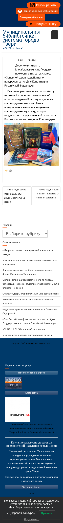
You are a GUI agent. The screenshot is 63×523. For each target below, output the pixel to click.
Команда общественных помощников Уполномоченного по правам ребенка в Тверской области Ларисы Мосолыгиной (31, 428)
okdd (20, 60)
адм (31, 493)
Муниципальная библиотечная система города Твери (21, 38)
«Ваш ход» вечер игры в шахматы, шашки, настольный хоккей (15, 195)
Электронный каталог (31, 17)
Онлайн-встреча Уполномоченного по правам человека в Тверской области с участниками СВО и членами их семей (31, 283)
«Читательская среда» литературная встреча (28, 335)
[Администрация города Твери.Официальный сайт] (10, 358)
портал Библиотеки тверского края (31, 343)
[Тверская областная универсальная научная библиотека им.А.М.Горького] (30, 358)
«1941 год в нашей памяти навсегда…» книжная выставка (47, 193)
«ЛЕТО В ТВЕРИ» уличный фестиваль (24, 329)
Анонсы (31, 60)
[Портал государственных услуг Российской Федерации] (20, 358)
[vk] (6, 11)
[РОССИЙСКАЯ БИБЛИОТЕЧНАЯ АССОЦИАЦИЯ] (40, 358)
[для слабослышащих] (12, 11)
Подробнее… (31, 519)
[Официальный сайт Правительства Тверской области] (50, 358)
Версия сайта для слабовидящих (40, 11)
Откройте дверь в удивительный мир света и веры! (31, 293)
